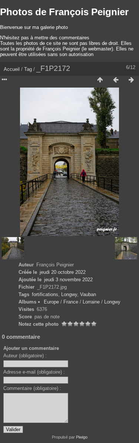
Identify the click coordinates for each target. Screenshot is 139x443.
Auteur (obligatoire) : (25, 355)
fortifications (45, 294)
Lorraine (91, 302)
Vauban (88, 294)
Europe (51, 302)
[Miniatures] (100, 80)
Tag (28, 69)
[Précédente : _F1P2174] (115, 80)
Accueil (12, 69)
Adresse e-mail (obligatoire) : (34, 372)
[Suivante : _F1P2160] (131, 80)
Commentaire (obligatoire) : (32, 388)
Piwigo (81, 437)
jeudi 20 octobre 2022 (63, 272)
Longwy (69, 294)
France (70, 302)
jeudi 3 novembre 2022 (68, 279)
